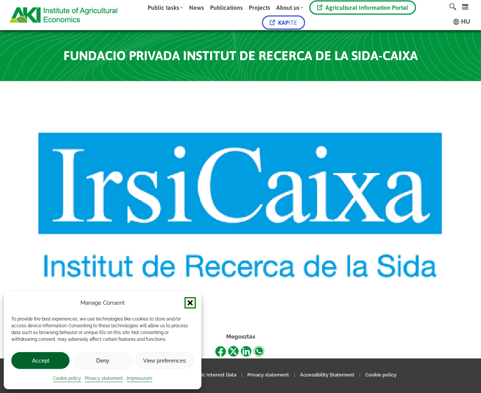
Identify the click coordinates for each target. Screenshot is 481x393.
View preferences (164, 360)
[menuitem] (165, 7)
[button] (190, 303)
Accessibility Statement (327, 375)
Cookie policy (67, 378)
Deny (102, 360)
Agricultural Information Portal (366, 7)
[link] (465, 6)
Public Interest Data (213, 375)
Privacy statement (104, 378)
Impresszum (139, 378)
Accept (40, 360)
